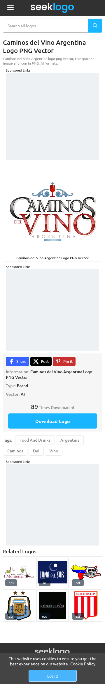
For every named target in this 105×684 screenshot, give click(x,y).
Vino (53, 451)
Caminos (15, 451)
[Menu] (10, 8)
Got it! (52, 675)
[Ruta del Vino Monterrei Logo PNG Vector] (19, 572)
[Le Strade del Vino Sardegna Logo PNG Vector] (52, 605)
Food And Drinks (35, 440)
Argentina (69, 440)
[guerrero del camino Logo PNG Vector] (86, 572)
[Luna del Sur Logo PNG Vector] (52, 572)
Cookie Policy (82, 663)
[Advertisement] (52, 109)
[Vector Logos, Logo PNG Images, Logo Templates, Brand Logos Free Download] (52, 8)
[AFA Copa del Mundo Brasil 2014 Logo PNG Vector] (19, 605)
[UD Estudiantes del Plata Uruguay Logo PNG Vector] (86, 605)
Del (36, 451)
